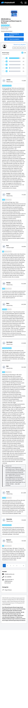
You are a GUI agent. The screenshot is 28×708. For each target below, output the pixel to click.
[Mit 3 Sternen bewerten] (19, 48)
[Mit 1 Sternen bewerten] (13, 48)
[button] (21, 3)
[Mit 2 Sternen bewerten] (16, 48)
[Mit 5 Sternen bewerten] (24, 48)
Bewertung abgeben (20, 44)
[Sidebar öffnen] (25, 3)
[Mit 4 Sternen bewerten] (22, 48)
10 (23, 565)
